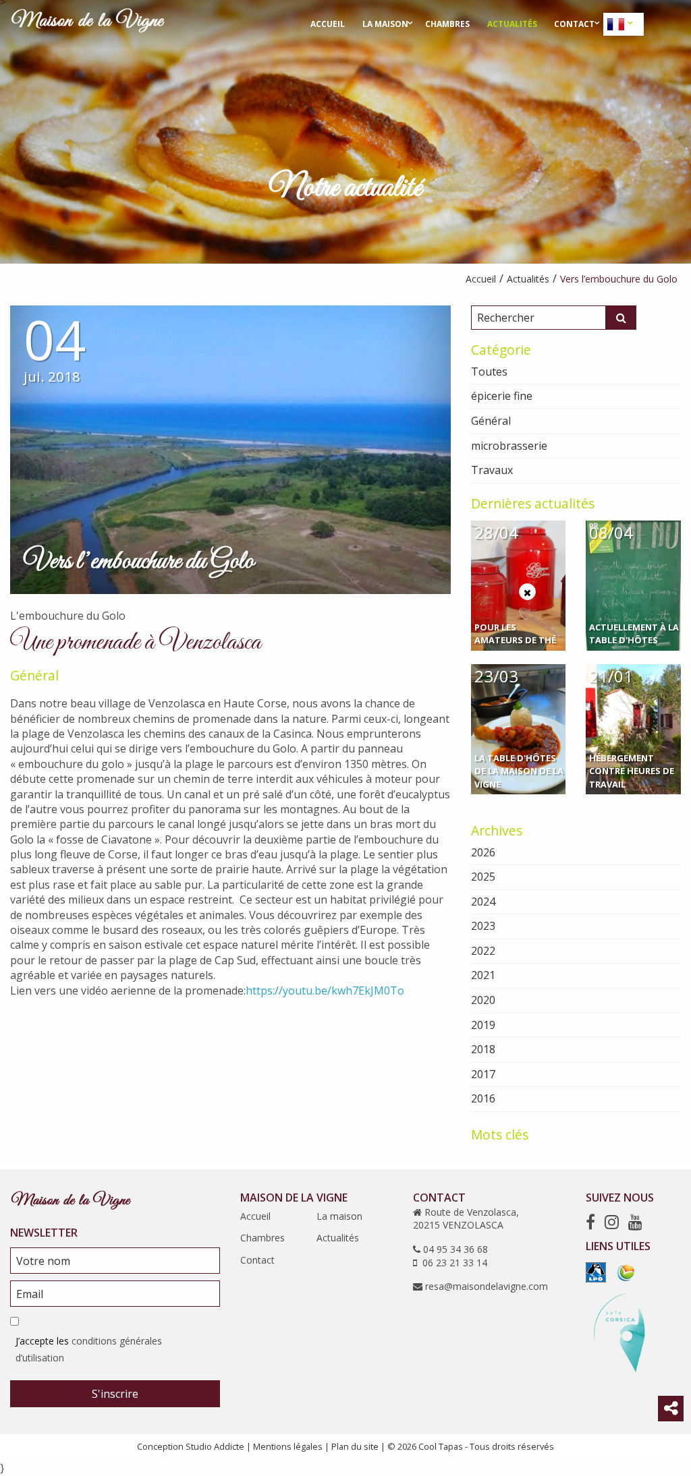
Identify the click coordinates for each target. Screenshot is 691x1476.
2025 (483, 876)
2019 (483, 1024)
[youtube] (635, 1221)
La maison (385, 24)
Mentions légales (288, 1446)
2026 (483, 852)
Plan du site (355, 1446)
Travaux (492, 470)
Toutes (489, 371)
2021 (483, 975)
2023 (483, 925)
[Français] (617, 24)
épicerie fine (501, 395)
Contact (574, 24)
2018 (483, 1049)
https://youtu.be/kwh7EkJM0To (325, 990)
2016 (483, 1098)
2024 (483, 901)
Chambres (447, 24)
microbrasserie (509, 445)
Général (34, 675)
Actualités (512, 24)
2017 (483, 1074)
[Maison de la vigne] (87, 23)
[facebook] (590, 1221)
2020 (483, 1000)
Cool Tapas (440, 1446)
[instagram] (612, 1221)
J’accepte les (89, 1349)
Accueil (327, 24)
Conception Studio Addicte (190, 1446)
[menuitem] (328, 24)
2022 (483, 950)
